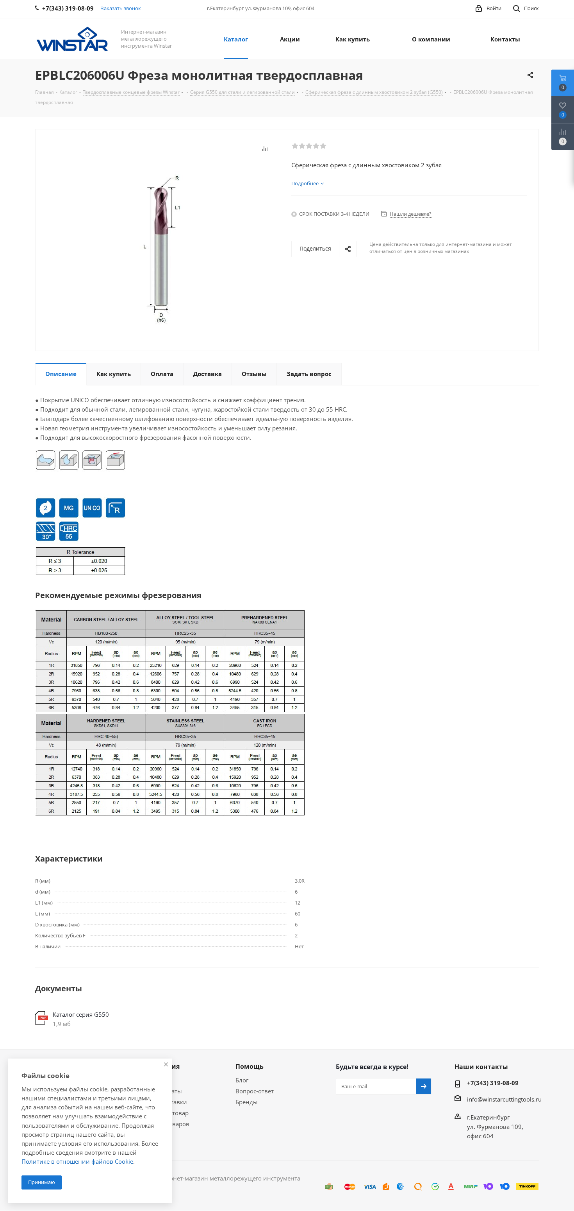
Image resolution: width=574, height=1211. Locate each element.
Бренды (246, 1102)
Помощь (249, 1066)
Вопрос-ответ (254, 1091)
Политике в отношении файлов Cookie (77, 1161)
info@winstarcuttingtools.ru (504, 1099)
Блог (241, 1080)
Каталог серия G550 (81, 1014)
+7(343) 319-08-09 (493, 1083)
